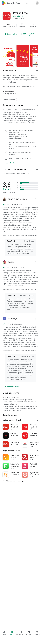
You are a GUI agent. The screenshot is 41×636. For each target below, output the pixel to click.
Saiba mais (12, 134)
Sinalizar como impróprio (14, 481)
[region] (20, 25)
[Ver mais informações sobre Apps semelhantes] (37, 450)
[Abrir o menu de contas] (37, 3)
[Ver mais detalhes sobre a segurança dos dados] (11, 163)
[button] (24, 26)
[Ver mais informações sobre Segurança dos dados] (37, 105)
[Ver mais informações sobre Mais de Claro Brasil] (37, 420)
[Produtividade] (10, 99)
